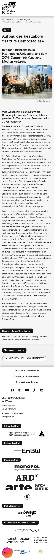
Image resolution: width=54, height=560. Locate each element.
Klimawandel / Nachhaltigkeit (26, 358)
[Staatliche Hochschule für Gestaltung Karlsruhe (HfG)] (27, 530)
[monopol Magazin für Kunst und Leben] (27, 468)
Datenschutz (33, 370)
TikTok (34, 390)
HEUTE (7, 553)
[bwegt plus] (27, 513)
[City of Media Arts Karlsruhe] (39, 552)
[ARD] (27, 477)
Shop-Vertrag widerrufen (27, 382)
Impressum (20, 370)
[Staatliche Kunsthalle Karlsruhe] (40, 540)
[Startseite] (11, 8)
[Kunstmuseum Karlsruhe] (19, 540)
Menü (49, 5)
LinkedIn (41, 390)
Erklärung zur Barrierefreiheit (27, 376)
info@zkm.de (8, 416)
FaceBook (12, 390)
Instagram (19, 390)
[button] (27, 81)
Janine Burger (14, 306)
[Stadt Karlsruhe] (42, 434)
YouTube (27, 390)
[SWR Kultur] (41, 487)
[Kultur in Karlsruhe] (27, 497)
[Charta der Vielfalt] (20, 552)
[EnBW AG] (27, 451)
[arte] (19, 487)
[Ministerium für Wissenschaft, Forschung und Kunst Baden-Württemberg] (22, 434)
